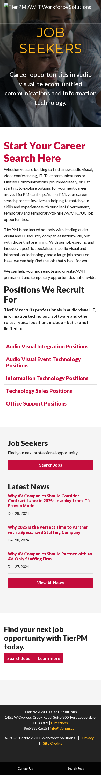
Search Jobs (50, 464)
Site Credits (52, 743)
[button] (50, 346)
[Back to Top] (95, 691)
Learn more (49, 658)
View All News (50, 582)
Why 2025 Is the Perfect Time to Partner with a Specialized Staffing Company (48, 529)
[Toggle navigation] (11, 18)
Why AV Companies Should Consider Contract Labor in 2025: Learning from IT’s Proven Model (49, 500)
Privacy (88, 738)
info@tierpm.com (63, 728)
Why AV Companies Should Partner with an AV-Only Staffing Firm (50, 556)
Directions (59, 723)
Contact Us (25, 768)
